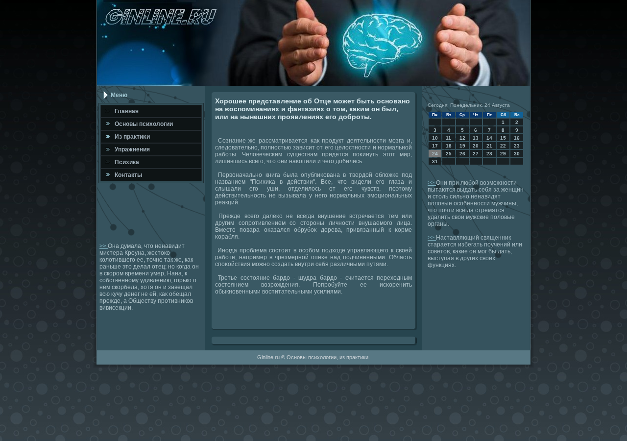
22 (503, 145)
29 (503, 153)
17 (435, 145)
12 (462, 138)
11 (448, 138)
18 (449, 145)
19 (462, 145)
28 (489, 153)
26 (462, 153)
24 (435, 153)
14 (489, 138)
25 (449, 153)
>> (103, 246)
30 (517, 153)
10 (435, 138)
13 (476, 138)
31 (435, 161)
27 (476, 153)
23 (517, 145)
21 (489, 145)
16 (517, 138)
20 (476, 145)
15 (503, 138)
